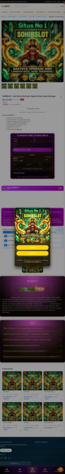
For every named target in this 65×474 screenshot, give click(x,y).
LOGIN (32, 247)
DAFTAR (32, 253)
